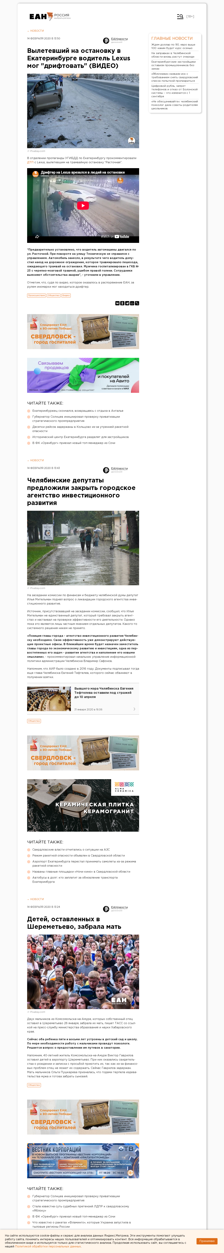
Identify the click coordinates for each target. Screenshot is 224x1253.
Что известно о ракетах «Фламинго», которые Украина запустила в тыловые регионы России (81, 1224)
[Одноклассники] (122, 303)
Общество (53, 295)
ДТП (30, 162)
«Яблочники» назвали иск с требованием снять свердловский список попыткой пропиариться (174, 77)
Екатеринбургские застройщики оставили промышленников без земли (173, 65)
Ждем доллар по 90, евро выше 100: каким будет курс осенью (173, 46)
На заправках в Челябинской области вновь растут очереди (172, 55)
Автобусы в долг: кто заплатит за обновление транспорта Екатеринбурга (75, 879)
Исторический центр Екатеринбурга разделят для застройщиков (80, 437)
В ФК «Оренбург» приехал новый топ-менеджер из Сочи (73, 443)
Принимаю (207, 1241)
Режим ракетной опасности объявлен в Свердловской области (78, 855)
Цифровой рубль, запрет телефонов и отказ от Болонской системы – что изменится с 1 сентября (174, 91)
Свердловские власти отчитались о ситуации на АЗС (71, 849)
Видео (66, 295)
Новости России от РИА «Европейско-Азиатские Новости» (41, 16)
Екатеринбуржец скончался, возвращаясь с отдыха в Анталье (77, 411)
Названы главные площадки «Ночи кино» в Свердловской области (81, 872)
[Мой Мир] (132, 303)
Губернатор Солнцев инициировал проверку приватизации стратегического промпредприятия (76, 419)
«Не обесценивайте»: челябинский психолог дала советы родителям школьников (174, 105)
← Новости (35, 31)
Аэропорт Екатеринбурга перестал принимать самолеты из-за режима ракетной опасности (84, 863)
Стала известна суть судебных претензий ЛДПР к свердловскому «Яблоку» (80, 1208)
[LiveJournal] (137, 303)
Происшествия (36, 295)
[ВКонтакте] (117, 303)
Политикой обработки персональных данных (48, 1246)
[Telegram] (127, 303)
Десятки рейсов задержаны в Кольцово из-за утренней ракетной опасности (80, 429)
